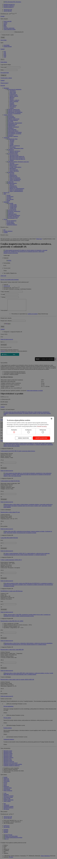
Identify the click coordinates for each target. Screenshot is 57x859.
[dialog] (28, 429)
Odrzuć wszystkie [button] (23, 438)
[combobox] (51, 418)
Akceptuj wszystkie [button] (41, 438)
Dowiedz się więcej (42, 426)
